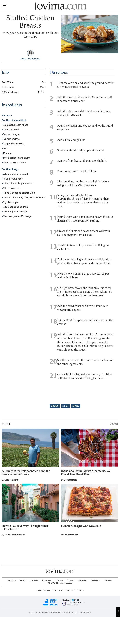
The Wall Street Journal (60, 582)
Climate (82, 580)
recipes (75, 406)
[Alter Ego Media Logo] (50, 605)
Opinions (95, 580)
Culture (59, 580)
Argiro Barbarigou (30, 58)
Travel (70, 580)
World (23, 580)
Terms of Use (57, 590)
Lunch (65, 406)
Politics (12, 580)
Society (34, 580)
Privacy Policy (70, 590)
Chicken (54, 406)
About (38, 590)
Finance (46, 580)
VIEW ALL (114, 424)
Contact (47, 590)
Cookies (81, 590)
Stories (108, 580)
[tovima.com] (60, 6)
